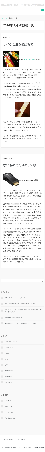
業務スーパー (29, 59)
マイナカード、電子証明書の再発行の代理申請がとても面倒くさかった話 (24, 310)
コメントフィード (11, 412)
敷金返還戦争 (9, 371)
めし (6, 359)
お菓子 (7, 353)
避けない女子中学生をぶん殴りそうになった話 (20, 303)
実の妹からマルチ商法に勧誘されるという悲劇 (20, 323)
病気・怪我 (8, 382)
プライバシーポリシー (8, 439)
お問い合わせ (21, 439)
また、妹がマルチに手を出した (15, 297)
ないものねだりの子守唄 (19, 165)
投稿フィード (9, 406)
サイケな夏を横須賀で (18, 44)
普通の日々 (8, 376)
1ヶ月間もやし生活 (11, 341)
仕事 (6, 365)
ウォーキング (9, 347)
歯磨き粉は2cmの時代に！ (13, 317)
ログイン (8, 400)
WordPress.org (10, 418)
